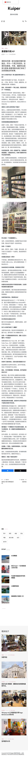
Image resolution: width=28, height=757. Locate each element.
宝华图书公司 (6, 741)
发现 (10, 533)
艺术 (4, 533)
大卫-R (3, 54)
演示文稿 (11, 537)
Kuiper (14, 8)
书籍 (2, 48)
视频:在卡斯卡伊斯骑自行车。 (8, 481)
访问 (18, 537)
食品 (16, 533)
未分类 (6, 48)
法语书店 (22, 480)
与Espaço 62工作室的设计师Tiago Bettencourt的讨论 (12, 714)
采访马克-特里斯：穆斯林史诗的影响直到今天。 (14, 685)
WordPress (21, 754)
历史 (21, 533)
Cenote (3, 754)
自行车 (4, 541)
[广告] (14, 503)
